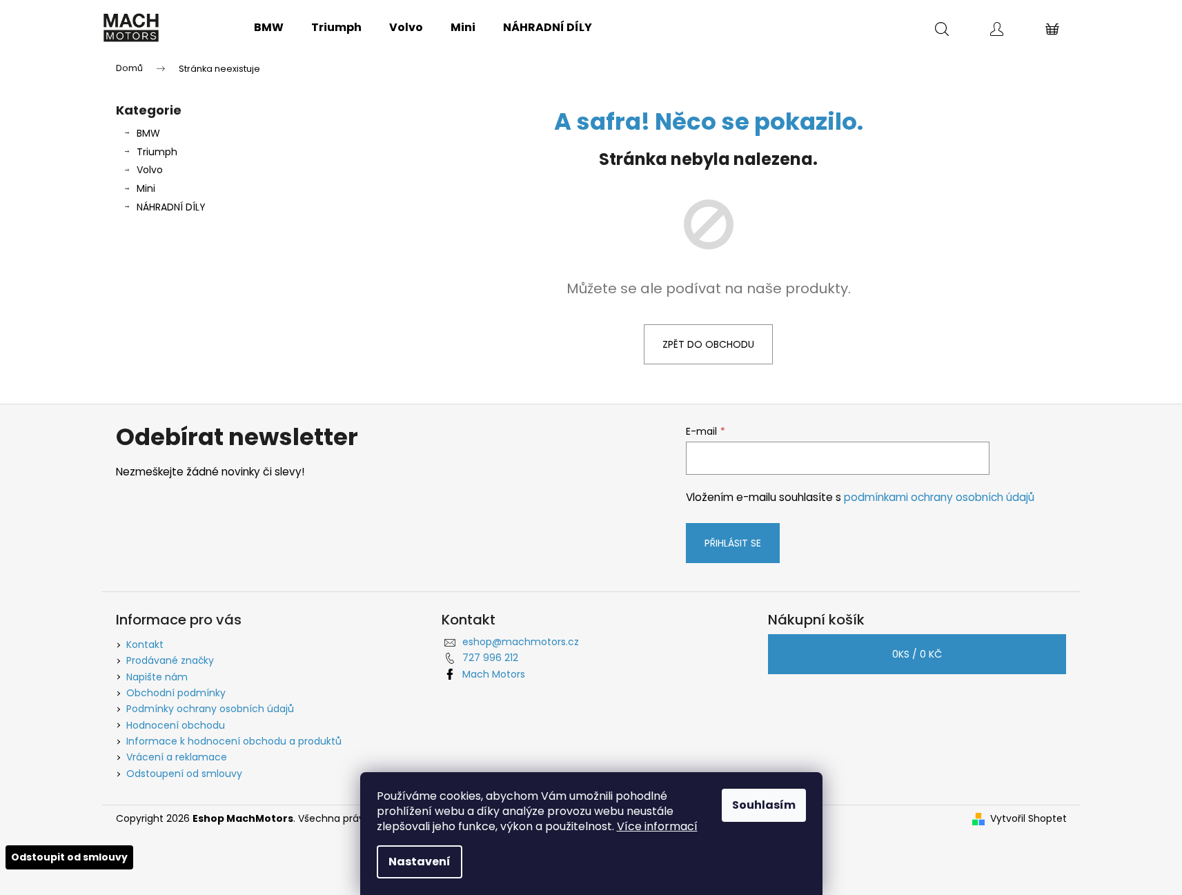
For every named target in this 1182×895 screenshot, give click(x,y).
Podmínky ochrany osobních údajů (210, 709)
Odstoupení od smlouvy (184, 773)
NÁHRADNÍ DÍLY (171, 207)
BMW (148, 133)
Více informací (657, 826)
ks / (917, 654)
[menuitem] (268, 27)
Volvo (150, 170)
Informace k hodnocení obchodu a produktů (234, 741)
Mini (146, 188)
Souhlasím (764, 805)
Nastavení (419, 861)
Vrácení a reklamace (176, 757)
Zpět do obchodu (708, 344)
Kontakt (145, 644)
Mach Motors (493, 674)
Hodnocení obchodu (175, 725)
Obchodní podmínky (176, 693)
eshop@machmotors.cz (520, 642)
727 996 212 (490, 658)
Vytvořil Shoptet (1028, 818)
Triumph (157, 152)
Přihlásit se (733, 543)
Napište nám (157, 677)
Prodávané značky (170, 660)
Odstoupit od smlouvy (69, 857)
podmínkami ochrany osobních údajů (939, 497)
